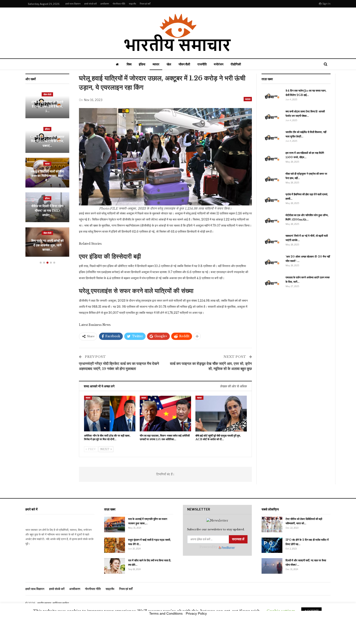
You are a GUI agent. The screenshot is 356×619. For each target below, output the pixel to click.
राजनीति (202, 64)
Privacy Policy (196, 613)
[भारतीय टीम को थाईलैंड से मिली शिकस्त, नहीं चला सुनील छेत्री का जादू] (272, 137)
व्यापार (156, 64)
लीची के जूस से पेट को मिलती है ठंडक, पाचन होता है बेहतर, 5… (47, 106)
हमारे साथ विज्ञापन (73, 3)
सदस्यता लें (238, 539)
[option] (47, 175)
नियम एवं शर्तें (145, 3)
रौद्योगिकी (236, 64)
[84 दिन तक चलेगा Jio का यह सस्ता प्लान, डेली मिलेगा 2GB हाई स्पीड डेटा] (272, 96)
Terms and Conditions (166, 613)
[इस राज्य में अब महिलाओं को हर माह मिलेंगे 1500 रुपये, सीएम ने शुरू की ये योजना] (272, 158)
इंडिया (142, 64)
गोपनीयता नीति (119, 3)
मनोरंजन (218, 64)
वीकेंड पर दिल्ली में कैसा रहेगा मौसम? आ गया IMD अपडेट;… (47, 210)
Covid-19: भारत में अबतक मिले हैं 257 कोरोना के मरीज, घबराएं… (47, 141)
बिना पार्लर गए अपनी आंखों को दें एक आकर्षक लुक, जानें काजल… (47, 245)
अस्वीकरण (104, 3)
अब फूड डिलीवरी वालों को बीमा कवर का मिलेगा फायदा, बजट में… (47, 175)
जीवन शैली (184, 64)
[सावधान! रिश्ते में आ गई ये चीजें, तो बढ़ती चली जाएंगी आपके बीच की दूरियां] (272, 241)
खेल (169, 64)
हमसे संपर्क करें (90, 3)
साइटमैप (132, 3)
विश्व (129, 64)
